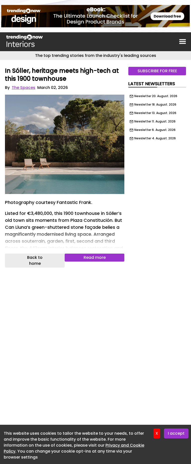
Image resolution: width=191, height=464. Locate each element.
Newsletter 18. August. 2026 (155, 105)
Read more (95, 257)
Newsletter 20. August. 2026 (155, 96)
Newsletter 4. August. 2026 (155, 138)
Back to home (35, 260)
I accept (176, 433)
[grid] (157, 116)
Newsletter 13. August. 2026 (155, 113)
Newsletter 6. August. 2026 (155, 130)
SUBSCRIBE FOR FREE (157, 71)
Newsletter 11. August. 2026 (155, 121)
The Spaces (23, 87)
